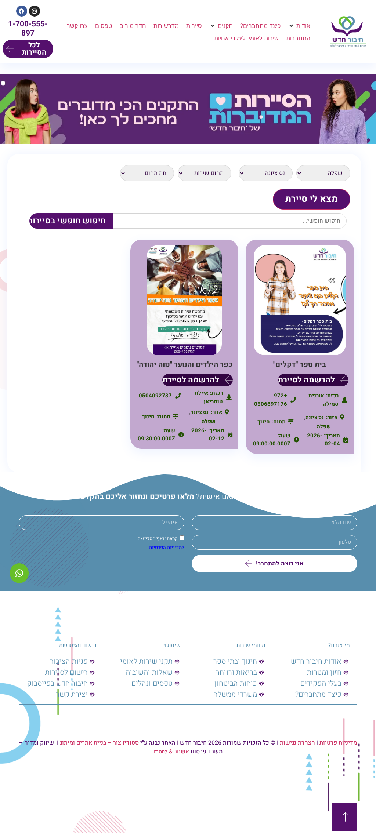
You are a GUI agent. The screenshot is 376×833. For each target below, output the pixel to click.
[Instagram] (34, 11)
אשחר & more (171, 751)
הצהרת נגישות (297, 742)
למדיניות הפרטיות (166, 547)
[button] (299, 25)
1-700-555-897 (28, 28)
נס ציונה (315, 417)
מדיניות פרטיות (338, 742)
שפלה (324, 426)
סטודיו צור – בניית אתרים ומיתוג (99, 742)
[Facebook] (21, 11)
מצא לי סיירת (311, 199)
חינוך (263, 422)
